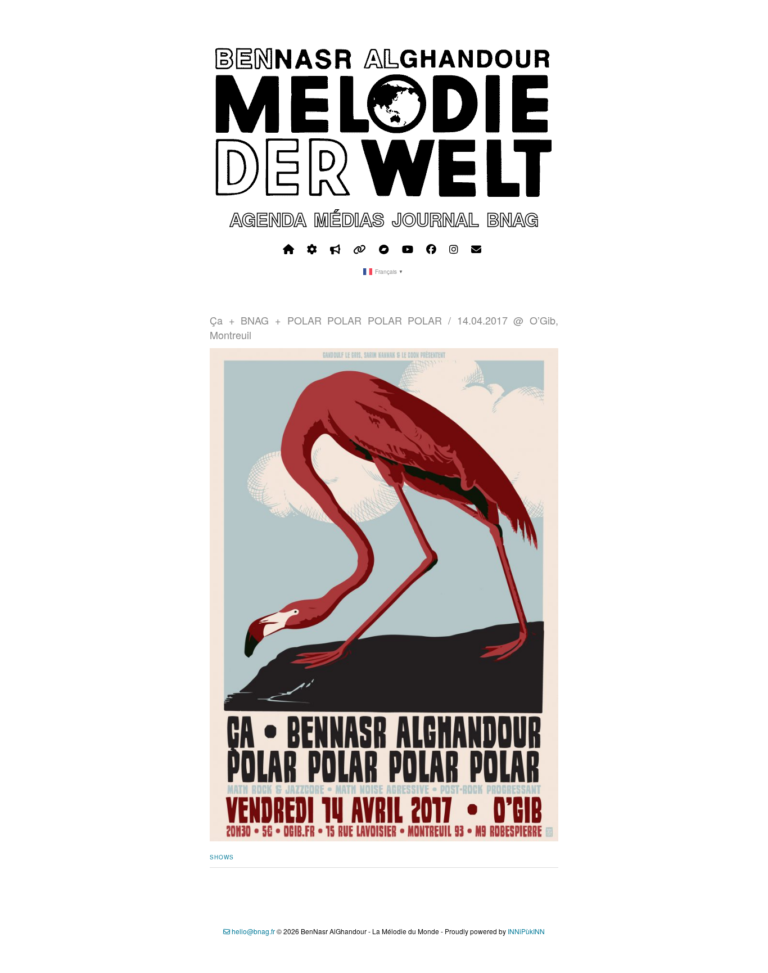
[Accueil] (288, 249)
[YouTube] (407, 249)
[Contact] (476, 249)
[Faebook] (431, 249)
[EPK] (335, 249)
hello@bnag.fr (252, 931)
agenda (267, 219)
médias (349, 219)
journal (435, 219)
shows (222, 857)
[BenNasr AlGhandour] (384, 195)
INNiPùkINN (526, 931)
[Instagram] (453, 249)
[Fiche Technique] (312, 249)
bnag (512, 219)
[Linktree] (359, 249)
